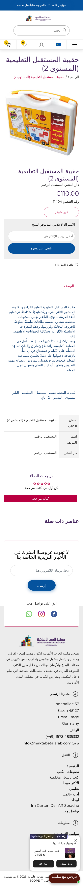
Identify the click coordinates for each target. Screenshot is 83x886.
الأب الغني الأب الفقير (47, 850)
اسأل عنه (43, 863)
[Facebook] (54, 614)
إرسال (41, 585)
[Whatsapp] (29, 614)
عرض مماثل (66, 863)
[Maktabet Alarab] (41, 18)
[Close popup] (76, 839)
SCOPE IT (36, 880)
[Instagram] (41, 614)
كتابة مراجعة (40, 498)
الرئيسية (73, 77)
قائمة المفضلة (64, 265)
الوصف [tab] (69, 286)
